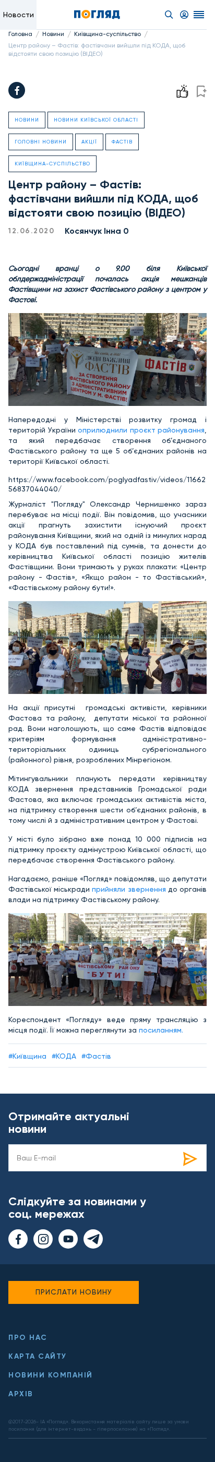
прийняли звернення (128, 889)
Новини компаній (50, 1375)
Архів (20, 1393)
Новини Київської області (96, 120)
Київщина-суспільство (107, 34)
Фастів (122, 142)
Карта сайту (37, 1356)
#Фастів (96, 1056)
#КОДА (64, 1056)
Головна (20, 34)
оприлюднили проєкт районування (141, 430)
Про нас (27, 1337)
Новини (53, 34)
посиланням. (160, 1030)
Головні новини (41, 142)
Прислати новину (73, 1292)
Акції (89, 142)
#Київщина (27, 1056)
